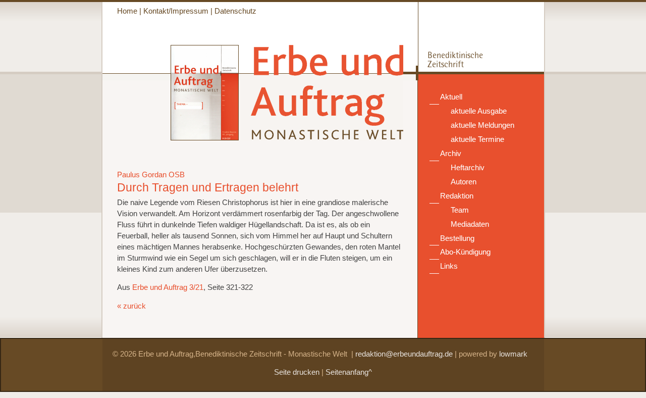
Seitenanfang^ (349, 372)
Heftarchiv (467, 168)
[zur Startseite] (322, 135)
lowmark (513, 354)
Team (460, 210)
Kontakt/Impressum (175, 11)
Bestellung (457, 238)
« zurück (131, 306)
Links (449, 266)
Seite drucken (296, 372)
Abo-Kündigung (465, 252)
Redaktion (456, 196)
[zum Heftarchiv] (170, 138)
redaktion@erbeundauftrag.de (404, 354)
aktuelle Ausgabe (479, 111)
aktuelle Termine (477, 139)
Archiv (450, 154)
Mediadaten (470, 224)
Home (127, 11)
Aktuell (451, 97)
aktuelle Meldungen (482, 125)
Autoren (463, 182)
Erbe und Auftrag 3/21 (167, 287)
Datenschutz (235, 11)
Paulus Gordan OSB (151, 175)
